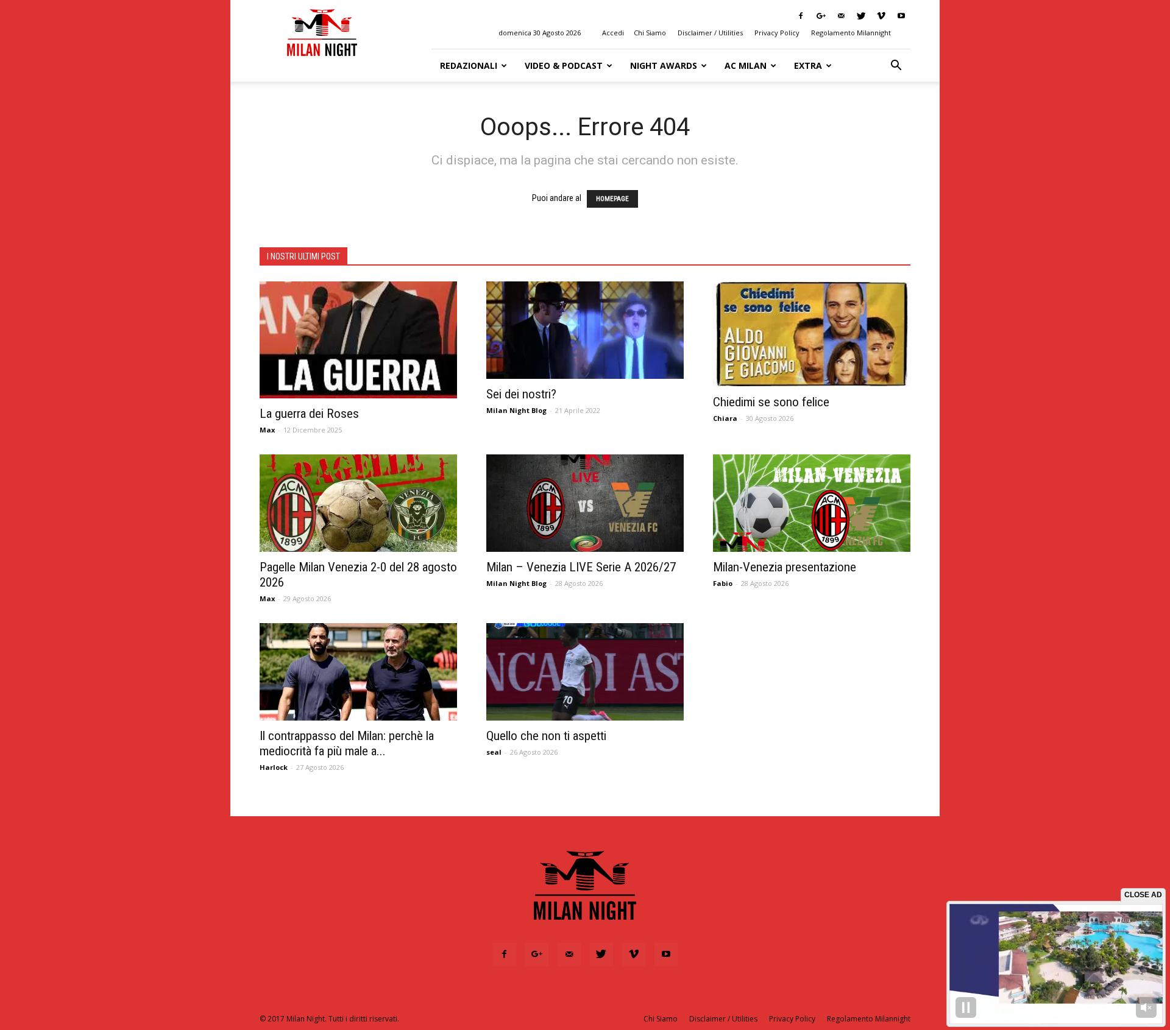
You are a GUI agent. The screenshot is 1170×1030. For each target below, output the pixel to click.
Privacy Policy (777, 32)
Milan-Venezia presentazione (784, 567)
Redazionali (468, 65)
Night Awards (663, 65)
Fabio (722, 583)
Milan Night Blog (516, 410)
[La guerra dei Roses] (358, 339)
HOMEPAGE (612, 199)
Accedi (613, 32)
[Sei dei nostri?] (585, 330)
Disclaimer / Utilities (710, 32)
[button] (895, 65)
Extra (808, 65)
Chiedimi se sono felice (771, 402)
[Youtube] (901, 15)
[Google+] (821, 15)
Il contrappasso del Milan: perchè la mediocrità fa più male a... (347, 743)
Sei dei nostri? (521, 394)
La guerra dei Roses (309, 413)
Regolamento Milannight (851, 32)
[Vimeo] (881, 15)
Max (267, 429)
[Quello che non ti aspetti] (585, 672)
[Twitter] (861, 15)
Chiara (725, 418)
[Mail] (841, 15)
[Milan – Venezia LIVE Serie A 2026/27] (585, 503)
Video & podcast (564, 65)
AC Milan (746, 65)
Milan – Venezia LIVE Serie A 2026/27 (581, 567)
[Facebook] (801, 15)
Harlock (274, 767)
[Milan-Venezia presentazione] (811, 503)
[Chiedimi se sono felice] (811, 334)
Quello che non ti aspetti (546, 735)
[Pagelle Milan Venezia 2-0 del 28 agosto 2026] (358, 503)
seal (494, 752)
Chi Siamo (650, 32)
